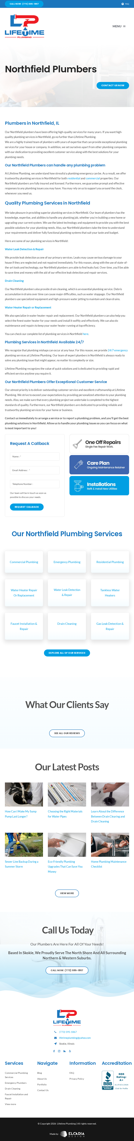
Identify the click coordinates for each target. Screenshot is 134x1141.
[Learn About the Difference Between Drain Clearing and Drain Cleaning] (110, 794)
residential (73, 178)
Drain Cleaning (66, 623)
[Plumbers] (24, 16)
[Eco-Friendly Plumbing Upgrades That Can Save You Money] (67, 845)
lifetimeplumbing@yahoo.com (75, 1037)
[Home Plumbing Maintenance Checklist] (110, 845)
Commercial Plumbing (24, 562)
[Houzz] (65, 1051)
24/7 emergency (118, 350)
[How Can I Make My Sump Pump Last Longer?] (24, 794)
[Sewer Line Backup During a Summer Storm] (24, 845)
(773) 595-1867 (68, 1031)
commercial (93, 178)
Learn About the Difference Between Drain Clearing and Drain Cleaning (108, 816)
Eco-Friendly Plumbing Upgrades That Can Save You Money (65, 866)
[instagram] (59, 1051)
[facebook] (54, 1051)
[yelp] (70, 1051)
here (85, 334)
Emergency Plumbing (67, 562)
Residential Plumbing (110, 562)
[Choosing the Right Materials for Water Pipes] (67, 794)
